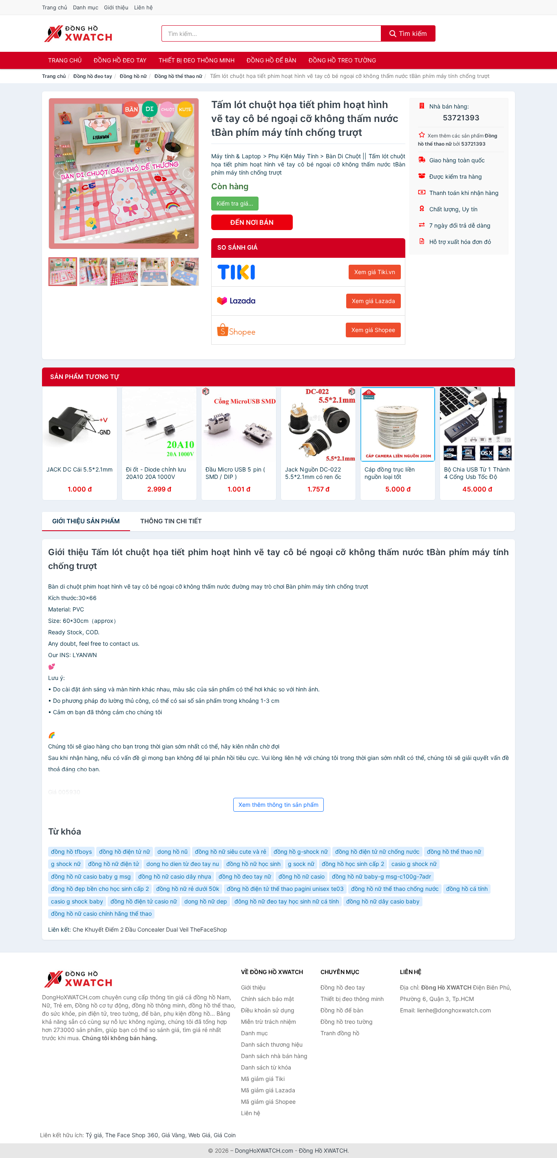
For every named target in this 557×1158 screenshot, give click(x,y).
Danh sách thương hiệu (272, 1044)
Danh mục (85, 7)
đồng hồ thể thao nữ (454, 851)
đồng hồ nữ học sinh (253, 863)
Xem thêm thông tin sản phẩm (278, 804)
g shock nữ (66, 863)
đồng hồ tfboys (71, 851)
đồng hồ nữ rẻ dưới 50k (187, 888)
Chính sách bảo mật (267, 998)
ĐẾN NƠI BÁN (252, 222)
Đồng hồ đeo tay (120, 60)
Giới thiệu (116, 7)
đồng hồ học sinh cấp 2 (353, 863)
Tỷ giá (94, 1134)
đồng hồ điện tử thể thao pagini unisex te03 (285, 888)
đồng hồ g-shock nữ (301, 851)
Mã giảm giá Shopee (268, 1101)
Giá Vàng (173, 1134)
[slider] (63, 271)
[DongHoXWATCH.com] (77, 33)
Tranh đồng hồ (339, 1033)
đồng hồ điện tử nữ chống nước (377, 851)
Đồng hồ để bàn (271, 60)
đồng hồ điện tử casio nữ (144, 901)
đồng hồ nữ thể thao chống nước (395, 888)
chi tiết (171, 521)
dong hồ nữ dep (205, 901)
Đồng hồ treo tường (342, 60)
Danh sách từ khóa (266, 1067)
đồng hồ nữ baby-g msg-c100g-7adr (381, 876)
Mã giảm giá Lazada (268, 1090)
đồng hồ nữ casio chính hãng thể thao (101, 913)
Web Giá (199, 1134)
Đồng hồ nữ (133, 76)
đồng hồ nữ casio (301, 876)
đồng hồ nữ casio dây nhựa (174, 876)
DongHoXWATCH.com (264, 1150)
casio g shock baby (77, 901)
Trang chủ (54, 7)
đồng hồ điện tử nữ (124, 851)
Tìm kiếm (412, 33)
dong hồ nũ (172, 851)
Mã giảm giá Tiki (263, 1078)
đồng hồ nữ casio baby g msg (91, 876)
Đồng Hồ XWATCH (323, 1150)
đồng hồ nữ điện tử (113, 863)
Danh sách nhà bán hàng (274, 1055)
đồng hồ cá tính (467, 888)
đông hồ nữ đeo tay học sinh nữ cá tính (286, 901)
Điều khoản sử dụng (267, 1010)
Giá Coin (225, 1134)
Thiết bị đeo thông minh (196, 60)
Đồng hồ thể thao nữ (178, 76)
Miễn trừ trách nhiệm (268, 1021)
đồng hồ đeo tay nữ (245, 876)
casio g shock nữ (414, 863)
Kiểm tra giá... (235, 203)
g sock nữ (301, 863)
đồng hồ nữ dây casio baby (383, 901)
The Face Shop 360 (131, 1134)
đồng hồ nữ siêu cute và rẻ (230, 851)
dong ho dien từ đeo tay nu (182, 863)
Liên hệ (143, 7)
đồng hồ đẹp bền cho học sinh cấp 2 (100, 888)
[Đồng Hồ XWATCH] (83, 979)
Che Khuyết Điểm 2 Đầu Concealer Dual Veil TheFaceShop (150, 929)
